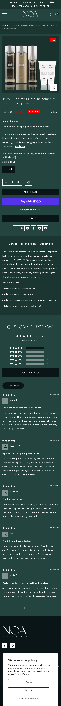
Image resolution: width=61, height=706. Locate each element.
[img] (8, 395)
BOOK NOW (30, 218)
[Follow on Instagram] (12, 645)
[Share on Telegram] (39, 228)
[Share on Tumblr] (33, 228)
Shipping (21, 126)
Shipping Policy (48, 243)
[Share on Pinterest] (27, 228)
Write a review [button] (30, 372)
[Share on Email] (45, 228)
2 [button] (29, 608)
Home (5, 25)
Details (13, 243)
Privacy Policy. (22, 673)
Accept (29, 682)
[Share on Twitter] (22, 228)
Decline (28, 690)
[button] (8, 121)
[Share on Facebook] (16, 228)
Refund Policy (28, 243)
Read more (20, 146)
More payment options (30, 209)
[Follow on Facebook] (4, 645)
